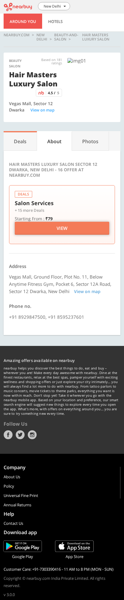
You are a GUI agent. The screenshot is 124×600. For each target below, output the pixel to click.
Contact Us (13, 523)
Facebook (8, 434)
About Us (12, 476)
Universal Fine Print (21, 495)
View (62, 228)
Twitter (20, 434)
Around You (23, 21)
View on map (42, 110)
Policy (9, 486)
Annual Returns (17, 505)
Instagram (32, 434)
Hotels (55, 21)
